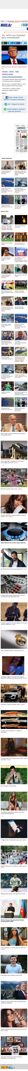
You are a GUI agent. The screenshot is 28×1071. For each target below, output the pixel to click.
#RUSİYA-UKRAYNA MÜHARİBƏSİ (12, 77)
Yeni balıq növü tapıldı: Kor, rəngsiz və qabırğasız (11, 731)
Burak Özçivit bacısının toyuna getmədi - (14, 569)
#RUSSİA (5, 71)
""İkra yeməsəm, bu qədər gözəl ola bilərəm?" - (14, 948)
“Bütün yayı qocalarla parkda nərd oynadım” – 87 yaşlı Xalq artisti (13, 434)
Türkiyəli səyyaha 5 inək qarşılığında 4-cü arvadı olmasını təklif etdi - (14, 623)
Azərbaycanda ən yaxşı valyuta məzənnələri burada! (17, 32)
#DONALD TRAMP (7, 74)
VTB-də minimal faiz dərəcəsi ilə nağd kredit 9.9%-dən (14, 67)
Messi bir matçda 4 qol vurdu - (11, 489)
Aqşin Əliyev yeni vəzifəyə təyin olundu (11, 975)
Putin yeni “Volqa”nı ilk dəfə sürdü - (13, 704)
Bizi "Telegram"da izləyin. (16, 104)
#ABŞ (17, 71)
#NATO (11, 71)
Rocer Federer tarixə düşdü (8, 786)
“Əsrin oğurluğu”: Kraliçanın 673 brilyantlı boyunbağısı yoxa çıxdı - (12, 461)
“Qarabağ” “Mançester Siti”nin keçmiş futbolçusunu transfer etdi (11, 1057)
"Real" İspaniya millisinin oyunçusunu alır (12, 650)
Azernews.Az (11, 21)
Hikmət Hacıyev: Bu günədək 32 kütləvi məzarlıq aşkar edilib (12, 920)
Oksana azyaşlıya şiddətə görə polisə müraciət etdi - (14, 1029)
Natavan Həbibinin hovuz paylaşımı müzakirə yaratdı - (13, 515)
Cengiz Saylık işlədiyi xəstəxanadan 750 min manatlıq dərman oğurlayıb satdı (13, 595)
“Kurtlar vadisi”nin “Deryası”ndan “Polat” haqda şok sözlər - (14, 759)
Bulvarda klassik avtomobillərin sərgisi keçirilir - (14, 866)
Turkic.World (24, 21)
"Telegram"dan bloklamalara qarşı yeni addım (13, 840)
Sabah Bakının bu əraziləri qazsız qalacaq (13, 543)
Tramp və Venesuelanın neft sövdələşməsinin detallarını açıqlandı (13, 1002)
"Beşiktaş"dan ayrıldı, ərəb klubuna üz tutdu (13, 894)
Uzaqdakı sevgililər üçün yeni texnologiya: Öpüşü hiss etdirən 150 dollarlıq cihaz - (14, 677)
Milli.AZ (6, 25)
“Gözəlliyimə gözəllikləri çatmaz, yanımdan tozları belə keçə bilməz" (12, 812)
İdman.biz (17, 21)
